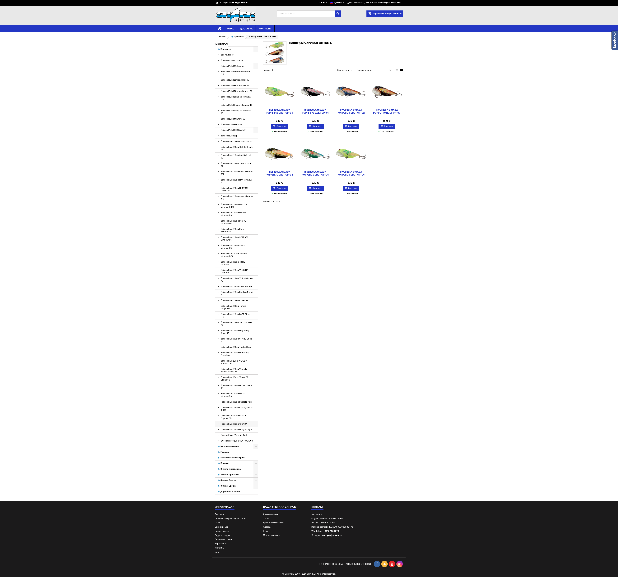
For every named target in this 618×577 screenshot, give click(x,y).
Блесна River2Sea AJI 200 (234, 435)
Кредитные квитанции (273, 522)
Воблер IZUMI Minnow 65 (233, 118)
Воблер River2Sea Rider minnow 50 (233, 230)
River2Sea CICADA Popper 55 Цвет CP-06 (279, 111)
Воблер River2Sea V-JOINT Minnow (234, 271)
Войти (368, 2)
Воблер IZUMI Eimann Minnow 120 (235, 73)
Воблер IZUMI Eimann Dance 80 (236, 91)
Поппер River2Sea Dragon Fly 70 (237, 429)
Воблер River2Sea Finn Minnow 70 (236, 181)
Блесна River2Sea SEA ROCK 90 (237, 440)
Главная (221, 44)
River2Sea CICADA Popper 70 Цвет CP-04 (279, 173)
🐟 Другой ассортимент (229, 491)
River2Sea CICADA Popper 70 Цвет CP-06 (351, 173)
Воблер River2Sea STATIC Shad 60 (236, 340)
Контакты (265, 28)
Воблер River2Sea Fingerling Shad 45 (235, 332)
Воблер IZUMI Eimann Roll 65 (235, 79)
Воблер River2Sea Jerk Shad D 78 (236, 323)
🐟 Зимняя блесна (226, 480)
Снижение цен (221, 526)
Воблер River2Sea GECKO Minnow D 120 (234, 206)
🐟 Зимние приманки (228, 474)
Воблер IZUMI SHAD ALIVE (233, 130)
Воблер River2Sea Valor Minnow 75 (237, 279)
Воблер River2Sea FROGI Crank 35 (236, 387)
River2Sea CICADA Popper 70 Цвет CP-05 (315, 173)
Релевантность (374, 70)
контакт (317, 507)
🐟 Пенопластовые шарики (231, 457)
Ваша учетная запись (279, 507)
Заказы (266, 518)
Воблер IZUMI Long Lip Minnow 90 (236, 112)
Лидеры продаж (222, 535)
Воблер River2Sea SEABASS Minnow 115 (234, 238)
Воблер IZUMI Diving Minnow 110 (236, 105)
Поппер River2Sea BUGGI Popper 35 (233, 417)
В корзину (279, 126)
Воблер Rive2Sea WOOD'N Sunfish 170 (234, 362)
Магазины (219, 547)
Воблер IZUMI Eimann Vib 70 (235, 85)
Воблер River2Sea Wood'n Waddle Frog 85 (234, 370)
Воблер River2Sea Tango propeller (233, 307)
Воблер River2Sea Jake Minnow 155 (237, 197)
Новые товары (222, 531)
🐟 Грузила (223, 452)
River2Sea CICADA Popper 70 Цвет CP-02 (351, 111)
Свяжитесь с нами (223, 539)
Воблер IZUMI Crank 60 (232, 60)
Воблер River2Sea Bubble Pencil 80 (237, 293)
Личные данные (270, 514)
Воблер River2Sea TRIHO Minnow (233, 263)
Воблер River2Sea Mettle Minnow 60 (233, 214)
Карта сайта (220, 543)
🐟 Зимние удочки (226, 485)
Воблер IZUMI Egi (229, 135)
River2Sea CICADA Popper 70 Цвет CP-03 (386, 111)
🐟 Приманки (224, 49)
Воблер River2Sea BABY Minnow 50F (237, 173)
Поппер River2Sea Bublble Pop (236, 401)
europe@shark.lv (238, 2)
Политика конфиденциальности (230, 518)
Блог (217, 552)
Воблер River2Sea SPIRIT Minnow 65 (233, 247)
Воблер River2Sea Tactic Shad (236, 347)
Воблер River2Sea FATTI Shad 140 (235, 315)
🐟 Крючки (223, 463)
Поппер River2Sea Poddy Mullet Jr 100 (237, 409)
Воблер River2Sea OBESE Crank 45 (237, 148)
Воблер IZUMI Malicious (232, 66)
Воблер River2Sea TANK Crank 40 (236, 165)
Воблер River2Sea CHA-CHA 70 (236, 141)
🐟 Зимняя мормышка (229, 468)
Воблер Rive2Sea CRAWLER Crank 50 (234, 378)
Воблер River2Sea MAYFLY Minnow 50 (234, 395)
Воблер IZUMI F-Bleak (231, 124)
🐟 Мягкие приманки (228, 446)
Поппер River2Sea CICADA (234, 423)
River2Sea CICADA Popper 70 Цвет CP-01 (315, 111)
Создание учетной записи (388, 2)
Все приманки (227, 54)
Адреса (266, 526)
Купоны (266, 531)
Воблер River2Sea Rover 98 (234, 300)
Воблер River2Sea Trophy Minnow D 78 (234, 255)
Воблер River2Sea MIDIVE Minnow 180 (233, 222)
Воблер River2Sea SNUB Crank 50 (236, 156)
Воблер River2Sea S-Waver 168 (236, 286)
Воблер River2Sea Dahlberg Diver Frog (235, 354)
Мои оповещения (271, 535)
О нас (230, 28)
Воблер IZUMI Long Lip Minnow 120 (236, 98)
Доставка (246, 28)
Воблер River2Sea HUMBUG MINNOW (234, 189)
